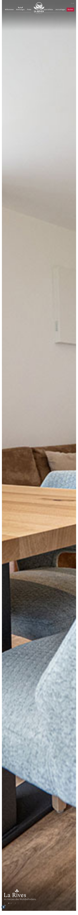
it (71, 3)
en (73, 3)
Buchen (70, 9)
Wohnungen (20, 9)
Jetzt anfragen (60, 9)
